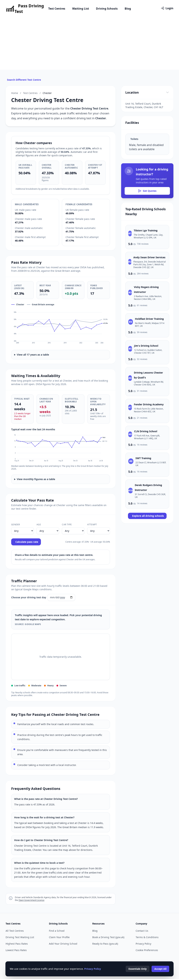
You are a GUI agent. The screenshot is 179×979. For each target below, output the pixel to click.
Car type (67, 524)
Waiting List (80, 8)
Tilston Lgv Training (145, 230)
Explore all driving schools (148, 515)
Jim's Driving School (146, 345)
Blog (128, 8)
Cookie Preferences (147, 950)
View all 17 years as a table (33, 354)
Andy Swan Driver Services (149, 257)
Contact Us (142, 930)
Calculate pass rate (26, 541)
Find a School (57, 930)
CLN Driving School (145, 431)
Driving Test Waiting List (20, 937)
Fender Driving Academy (149, 404)
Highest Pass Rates (17, 943)
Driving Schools (107, 8)
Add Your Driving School (63, 943)
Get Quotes (149, 190)
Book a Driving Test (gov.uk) (108, 937)
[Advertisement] (89, 43)
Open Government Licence (31, 900)
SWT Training (143, 458)
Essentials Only (137, 968)
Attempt (92, 524)
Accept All (160, 968)
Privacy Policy (143, 943)
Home (14, 93)
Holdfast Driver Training (149, 318)
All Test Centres (15, 930)
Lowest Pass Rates (16, 950)
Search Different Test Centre (24, 79)
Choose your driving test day (28, 597)
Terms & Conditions (147, 937)
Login (169, 8)
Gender (15, 524)
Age (39, 524)
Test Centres (56, 8)
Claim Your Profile (59, 937)
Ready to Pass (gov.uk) (105, 943)
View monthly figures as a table (36, 479)
